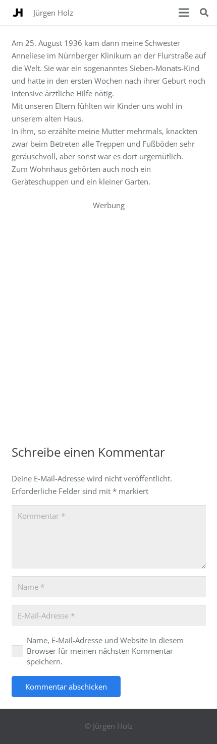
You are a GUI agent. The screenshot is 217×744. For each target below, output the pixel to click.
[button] (204, 12)
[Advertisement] (108, 320)
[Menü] (184, 12)
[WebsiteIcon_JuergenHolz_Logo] (18, 13)
